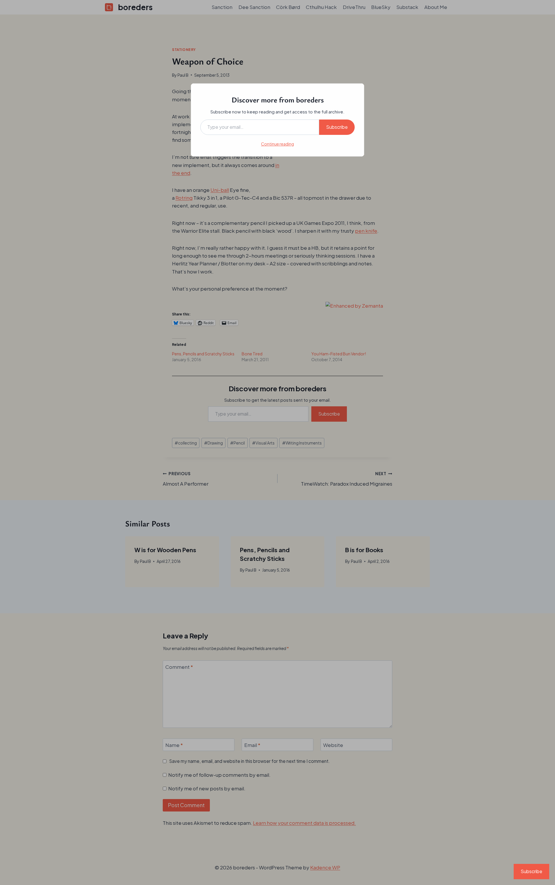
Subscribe (337, 127)
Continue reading (277, 143)
